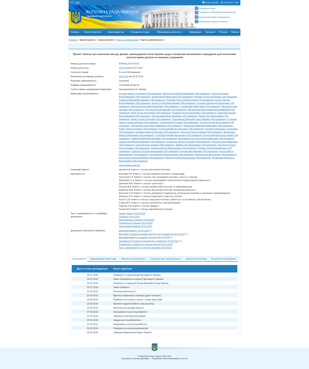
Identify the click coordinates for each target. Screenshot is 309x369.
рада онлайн (212, 3)
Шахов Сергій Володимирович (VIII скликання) (142, 142)
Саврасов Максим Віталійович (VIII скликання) (142, 100)
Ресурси (223, 32)
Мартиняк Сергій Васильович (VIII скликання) (188, 158)
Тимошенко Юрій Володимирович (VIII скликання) (208, 125)
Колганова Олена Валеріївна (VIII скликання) (141, 158)
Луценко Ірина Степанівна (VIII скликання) (140, 93)
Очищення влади (140, 32)
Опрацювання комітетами (103, 259)
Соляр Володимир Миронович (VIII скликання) (178, 135)
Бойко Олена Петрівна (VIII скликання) (138, 129)
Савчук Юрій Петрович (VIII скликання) (179, 122)
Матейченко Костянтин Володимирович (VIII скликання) (206, 138)
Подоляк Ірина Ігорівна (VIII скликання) (155, 145)
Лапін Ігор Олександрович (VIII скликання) (201, 132)
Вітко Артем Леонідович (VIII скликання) (151, 113)
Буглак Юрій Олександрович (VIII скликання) (171, 154)
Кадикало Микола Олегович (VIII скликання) (157, 132)
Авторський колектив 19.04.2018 (135, 226)
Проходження (79, 259)
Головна (74, 32)
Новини (235, 32)
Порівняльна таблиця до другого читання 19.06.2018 (146, 244)
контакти (228, 3)
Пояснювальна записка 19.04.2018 (136, 220)
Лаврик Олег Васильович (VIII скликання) (196, 145)
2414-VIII (123, 76)
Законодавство (116, 32)
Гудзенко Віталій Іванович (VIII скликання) (166, 109)
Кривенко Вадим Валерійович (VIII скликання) (154, 138)
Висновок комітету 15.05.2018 (134, 231)
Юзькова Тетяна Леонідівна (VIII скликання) (194, 113)
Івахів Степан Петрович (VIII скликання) (151, 119)
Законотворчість (93, 32)
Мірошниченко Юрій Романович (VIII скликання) (155, 106)
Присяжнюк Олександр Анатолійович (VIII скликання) (199, 119)
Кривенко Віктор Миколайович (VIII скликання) (174, 148)
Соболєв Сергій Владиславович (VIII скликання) (155, 151)
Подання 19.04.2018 (129, 216)
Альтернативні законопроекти (165, 259)
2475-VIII (123, 68)
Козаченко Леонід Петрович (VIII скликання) (188, 142)
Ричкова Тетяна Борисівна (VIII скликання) (215, 97)
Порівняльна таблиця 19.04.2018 (136, 223)
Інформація (195, 32)
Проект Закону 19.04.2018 (132, 213)
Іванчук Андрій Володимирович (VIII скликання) (186, 93)
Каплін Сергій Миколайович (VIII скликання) (174, 103)
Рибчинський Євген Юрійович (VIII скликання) (174, 116)
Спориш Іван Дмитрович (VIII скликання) (200, 106)
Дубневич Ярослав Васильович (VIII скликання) (190, 100)
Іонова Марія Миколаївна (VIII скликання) (172, 97)
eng (78, 2)
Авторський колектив (129, 165)
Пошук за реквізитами (127, 40)
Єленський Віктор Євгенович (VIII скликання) (181, 129)
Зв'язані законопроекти (133, 259)
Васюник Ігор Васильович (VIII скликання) (216, 154)
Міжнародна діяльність (169, 32)
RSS (237, 3)
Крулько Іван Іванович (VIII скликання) (199, 151)
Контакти (210, 32)
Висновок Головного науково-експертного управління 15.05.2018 (152, 234)
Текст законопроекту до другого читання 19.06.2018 (145, 247)
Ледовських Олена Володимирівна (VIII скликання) (156, 125)
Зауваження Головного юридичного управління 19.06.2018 (148, 241)
